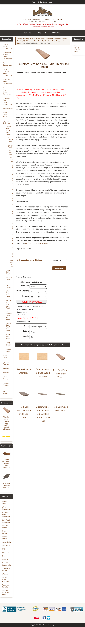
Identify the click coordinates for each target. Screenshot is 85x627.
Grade (26, 336)
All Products (56, 33)
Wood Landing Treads (8, 344)
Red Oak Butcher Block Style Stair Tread (24, 412)
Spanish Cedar (12, 239)
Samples (6, 372)
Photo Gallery (4, 532)
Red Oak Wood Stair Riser (24, 371)
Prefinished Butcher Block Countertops (7, 55)
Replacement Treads (9, 146)
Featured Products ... (6, 385)
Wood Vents (5, 357)
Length (25, 296)
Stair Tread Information (6, 521)
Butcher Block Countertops (7, 46)
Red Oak (12, 228)
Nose (26, 326)
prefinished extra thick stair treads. (39, 243)
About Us (5, 552)
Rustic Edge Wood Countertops (7, 91)
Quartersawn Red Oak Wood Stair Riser (42, 373)
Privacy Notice (4, 537)
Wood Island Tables (5, 115)
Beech (12, 174)
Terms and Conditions (6, 586)
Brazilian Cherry (12, 179)
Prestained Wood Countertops (7, 81)
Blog (3, 556)
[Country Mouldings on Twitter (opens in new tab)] (48, 618)
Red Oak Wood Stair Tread (60, 409)
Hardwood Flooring (6, 363)
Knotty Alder (12, 194)
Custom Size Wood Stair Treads (8, 130)
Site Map (5, 559)
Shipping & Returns (6, 569)
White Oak (12, 248)
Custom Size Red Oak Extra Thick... (77, 49)
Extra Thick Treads (9, 152)
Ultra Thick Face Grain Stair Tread (6, 485)
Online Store (42, 2)
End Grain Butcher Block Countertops (7, 101)
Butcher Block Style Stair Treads (8, 304)
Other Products (6, 378)
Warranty (5, 574)
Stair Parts (42, 33)
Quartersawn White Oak (12, 221)
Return (26, 331)
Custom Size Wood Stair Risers (8, 327)
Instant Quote (4, 502)
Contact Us (6, 545)
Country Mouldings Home (5, 592)
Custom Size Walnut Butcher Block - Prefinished (6, 464)
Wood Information (6, 508)
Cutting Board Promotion (5, 579)
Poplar (12, 208)
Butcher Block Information (6, 514)
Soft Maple (12, 233)
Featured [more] (8, 446)
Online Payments (35, 612)
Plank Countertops (7, 64)
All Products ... (6, 393)
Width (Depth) (22, 291)
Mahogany (12, 204)
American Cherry (12, 166)
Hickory (12, 189)
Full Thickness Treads (9, 139)
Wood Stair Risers (8, 336)
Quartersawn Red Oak (12, 213)
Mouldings (6, 368)
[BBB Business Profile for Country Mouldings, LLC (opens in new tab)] (15, 609)
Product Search (5, 526)
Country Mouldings (49, 625)
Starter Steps (8, 350)
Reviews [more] (7, 403)
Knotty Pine (12, 199)
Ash (12, 171)
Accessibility (6, 542)
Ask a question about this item (29, 260)
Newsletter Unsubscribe (6, 564)
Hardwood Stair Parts (6, 122)
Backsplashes (7, 108)
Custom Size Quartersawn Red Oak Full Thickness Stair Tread (42, 414)
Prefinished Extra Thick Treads (10, 263)
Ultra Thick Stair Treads (8, 293)
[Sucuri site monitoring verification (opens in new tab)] (76, 609)
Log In (51, 2)
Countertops (28, 33)
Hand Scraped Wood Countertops (7, 72)
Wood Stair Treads (8, 272)
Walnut (12, 244)
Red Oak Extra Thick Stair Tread (60, 374)
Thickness (24, 286)
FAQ (3, 549)
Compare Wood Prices (12, 255)
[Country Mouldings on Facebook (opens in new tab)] (44, 618)
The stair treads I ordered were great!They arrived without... (6, 423)
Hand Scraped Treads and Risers (8, 315)
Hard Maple (12, 184)
